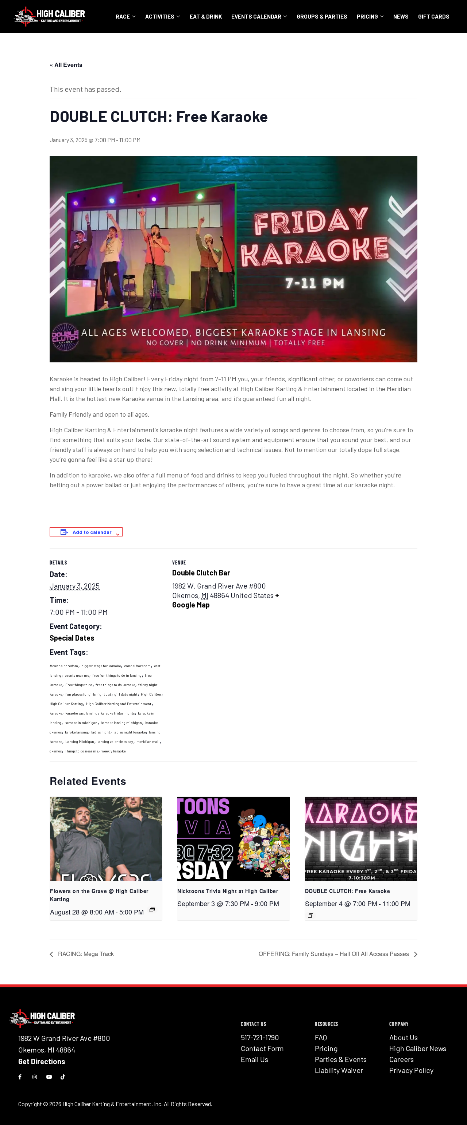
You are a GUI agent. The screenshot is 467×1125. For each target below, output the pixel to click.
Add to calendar (92, 532)
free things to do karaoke (115, 685)
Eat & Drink (206, 16)
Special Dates (72, 637)
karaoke (56, 713)
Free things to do (78, 685)
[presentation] (106, 839)
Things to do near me (81, 751)
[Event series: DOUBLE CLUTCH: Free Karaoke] (152, 910)
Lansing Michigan (79, 741)
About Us (403, 1037)
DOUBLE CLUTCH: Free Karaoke (347, 890)
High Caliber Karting (66, 703)
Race (123, 16)
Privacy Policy (411, 1070)
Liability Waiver (339, 1070)
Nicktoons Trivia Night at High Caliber (227, 890)
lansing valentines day (115, 741)
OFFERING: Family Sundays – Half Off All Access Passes (334, 953)
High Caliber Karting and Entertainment (118, 703)
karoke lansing (76, 732)
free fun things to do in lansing (117, 675)
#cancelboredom (64, 666)
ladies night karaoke (129, 732)
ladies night (100, 732)
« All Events (66, 64)
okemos (56, 751)
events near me (77, 675)
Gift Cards (433, 16)
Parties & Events (341, 1059)
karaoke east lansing (81, 713)
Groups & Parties (322, 16)
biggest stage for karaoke (101, 666)
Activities (159, 16)
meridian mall (147, 741)
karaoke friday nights (118, 713)
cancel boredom (137, 666)
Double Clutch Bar (201, 572)
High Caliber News (417, 1048)
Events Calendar (256, 16)
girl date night (126, 694)
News (401, 16)
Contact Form (262, 1048)
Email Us (254, 1059)
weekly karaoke (113, 751)
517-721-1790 (260, 1037)
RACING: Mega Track (85, 953)
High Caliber (151, 694)
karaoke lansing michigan (121, 722)
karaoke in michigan (81, 722)
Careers (401, 1059)
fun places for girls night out (88, 694)
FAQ (321, 1037)
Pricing (367, 16)
